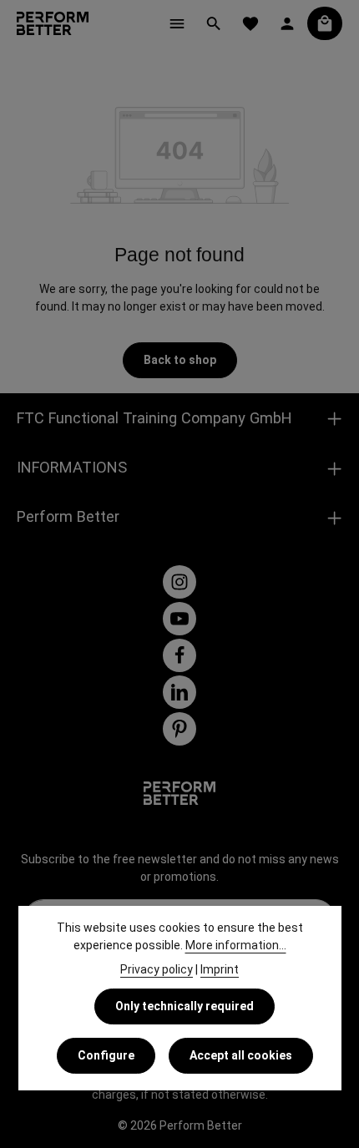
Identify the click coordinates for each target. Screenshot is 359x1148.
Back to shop (180, 360)
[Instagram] (179, 582)
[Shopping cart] (324, 23)
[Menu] (177, 23)
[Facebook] (179, 655)
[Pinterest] (179, 729)
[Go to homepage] (52, 23)
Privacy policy (156, 969)
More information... (235, 945)
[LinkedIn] (179, 692)
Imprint (219, 969)
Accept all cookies (241, 1055)
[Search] (213, 23)
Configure (106, 1055)
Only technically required (184, 1006)
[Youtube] (179, 618)
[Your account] (287, 23)
